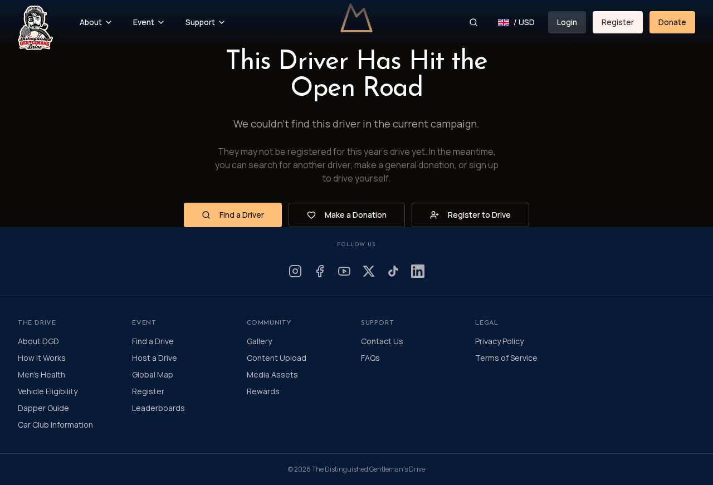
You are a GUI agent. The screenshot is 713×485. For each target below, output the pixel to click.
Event (143, 22)
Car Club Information (55, 424)
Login (567, 22)
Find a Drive (153, 341)
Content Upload (276, 357)
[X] (368, 271)
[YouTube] (344, 271)
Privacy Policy (499, 341)
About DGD (38, 341)
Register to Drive (479, 214)
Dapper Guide (43, 408)
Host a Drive (154, 357)
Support (200, 22)
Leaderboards (158, 408)
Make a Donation (356, 214)
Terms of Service (506, 357)
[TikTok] (393, 271)
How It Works (42, 357)
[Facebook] (319, 271)
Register (618, 22)
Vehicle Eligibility (47, 391)
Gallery (259, 341)
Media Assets (272, 374)
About (91, 22)
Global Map (152, 374)
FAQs (370, 357)
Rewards (263, 391)
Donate (672, 22)
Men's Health (41, 374)
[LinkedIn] (417, 271)
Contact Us (382, 341)
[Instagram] (295, 271)
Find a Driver (241, 214)
